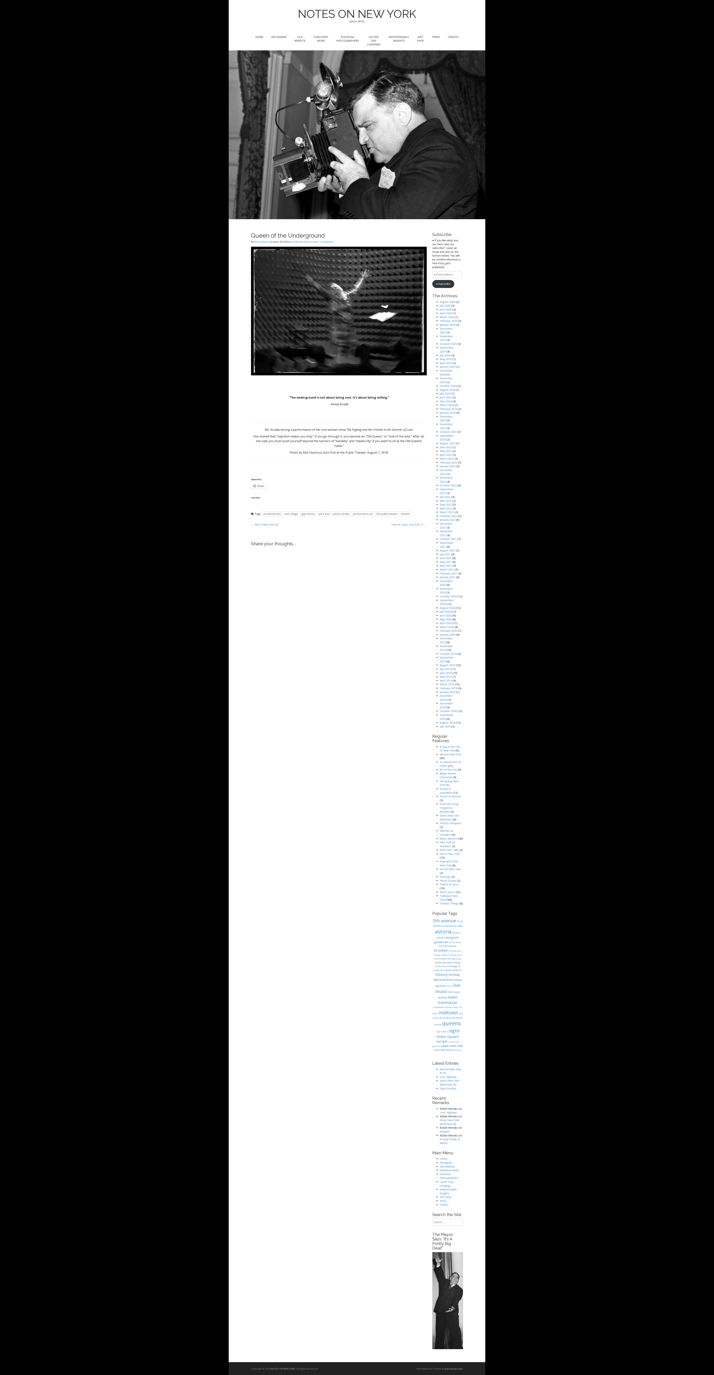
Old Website (299, 38)
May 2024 (446, 401)
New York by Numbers (447, 844)
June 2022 (446, 501)
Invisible (444, 1131)
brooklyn (441, 950)
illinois (450, 986)
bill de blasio (455, 942)
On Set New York (450, 869)
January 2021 (447, 577)
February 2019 (448, 688)
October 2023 (448, 432)
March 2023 (447, 458)
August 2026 (447, 302)
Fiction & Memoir (450, 796)
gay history (308, 514)
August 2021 (447, 550)
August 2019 (447, 665)
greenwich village (452, 962)
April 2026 (446, 313)
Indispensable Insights (399, 38)
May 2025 (446, 359)
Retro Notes (447, 892)
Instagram (278, 37)
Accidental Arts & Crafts (304, 241)
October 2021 (448, 539)
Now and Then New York (449, 863)
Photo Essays (448, 880)
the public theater (387, 514)
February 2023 (448, 462)
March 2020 (447, 627)
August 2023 (447, 443)
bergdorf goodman (446, 939)
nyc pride (444, 1017)
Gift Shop (420, 38)
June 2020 (446, 615)
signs (454, 1030)
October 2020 (448, 596)
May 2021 (446, 562)
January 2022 (447, 519)
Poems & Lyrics (449, 884)
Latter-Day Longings (374, 40)
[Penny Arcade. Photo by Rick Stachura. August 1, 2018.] (339, 311)
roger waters (442, 1031)
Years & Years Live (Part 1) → (409, 524)
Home (259, 37)
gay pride (456, 958)
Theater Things (449, 903)
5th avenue (444, 920)
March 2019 (447, 684)
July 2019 (445, 669)
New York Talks (449, 850)
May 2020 (446, 619)
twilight (442, 1041)
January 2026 (447, 324)
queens (451, 1023)
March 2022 (447, 512)
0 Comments (327, 241)
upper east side (452, 1046)
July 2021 (445, 554)
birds (442, 946)
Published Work (321, 38)
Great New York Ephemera (449, 817)
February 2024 (448, 409)
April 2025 (446, 363)
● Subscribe (443, 284)
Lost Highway (448, 1077)
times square (447, 1036)
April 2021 (446, 565)
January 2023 (447, 466)
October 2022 (448, 485)
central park (455, 951)
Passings (445, 876)
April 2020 (446, 623)
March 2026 (447, 317)
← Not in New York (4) (264, 524)
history (441, 974)
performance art (363, 514)
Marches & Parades (446, 832)
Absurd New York (450, 754)
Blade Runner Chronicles (448, 775)
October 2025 (448, 344)
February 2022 (448, 516)
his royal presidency (450, 970)
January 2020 (447, 634)
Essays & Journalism (446, 790)
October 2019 (448, 654)
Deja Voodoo (448, 1088)
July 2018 (445, 726)
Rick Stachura (262, 241)
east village (291, 514)
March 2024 (447, 405)
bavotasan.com (453, 1368)
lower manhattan (448, 1000)
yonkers (457, 1050)
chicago (437, 955)
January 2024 (447, 412)
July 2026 (445, 305)
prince (438, 1024)
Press (436, 37)
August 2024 (447, 390)
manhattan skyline (442, 1007)
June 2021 (446, 558)
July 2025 (445, 355)
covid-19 (446, 955)
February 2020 (448, 630)
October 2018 (448, 711)
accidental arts (272, 514)
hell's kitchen (441, 966)
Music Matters (448, 838)
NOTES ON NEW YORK (357, 13)
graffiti (438, 962)
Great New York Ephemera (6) (449, 1082)
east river (446, 958)
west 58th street (443, 1050)
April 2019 (446, 680)
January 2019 (447, 692)
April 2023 (446, 455)
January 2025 (447, 366)
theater (405, 514)
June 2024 (446, 397)
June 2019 (446, 673)
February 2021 (448, 573)
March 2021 (447, 569)
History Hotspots (450, 823)
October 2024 (448, 386)
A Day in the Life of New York (450, 748)
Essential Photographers (347, 38)
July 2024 (445, 393)
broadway (450, 946)
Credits (453, 37)
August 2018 (447, 722)
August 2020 (447, 608)
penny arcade (341, 514)
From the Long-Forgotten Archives (449, 807)
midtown (448, 1012)
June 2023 (446, 447)
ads (460, 926)
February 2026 (448, 321)
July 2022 (445, 497)
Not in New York (450, 854)
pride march (456, 1017)
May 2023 (446, 451)
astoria (443, 931)
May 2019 (446, 676)
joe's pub (324, 514)
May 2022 (446, 504)
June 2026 (446, 309)
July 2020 (445, 611)
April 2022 (446, 508)
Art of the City (448, 769)
